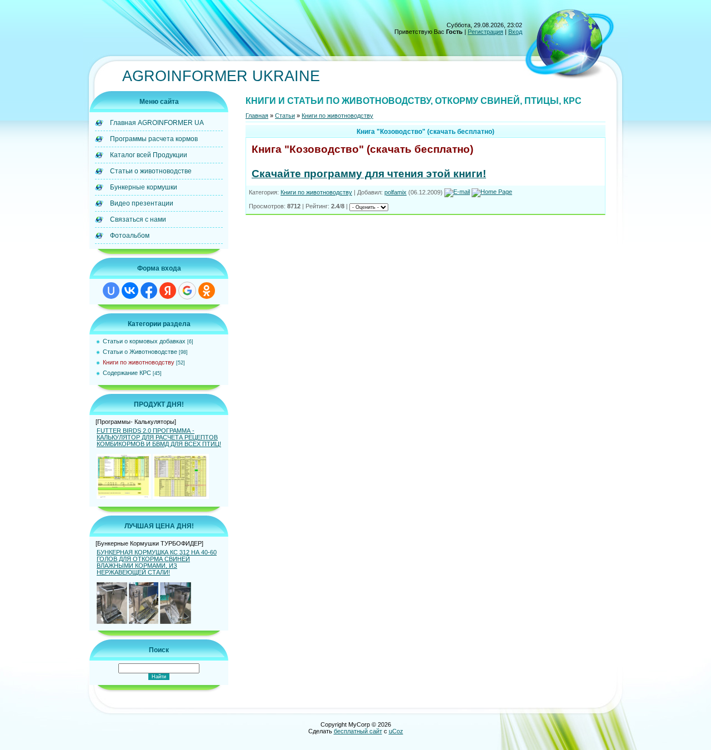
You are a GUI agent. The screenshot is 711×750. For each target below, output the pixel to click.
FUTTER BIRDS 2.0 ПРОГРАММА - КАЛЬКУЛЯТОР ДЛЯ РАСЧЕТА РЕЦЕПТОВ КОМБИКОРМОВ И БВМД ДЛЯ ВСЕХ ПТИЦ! (159, 437)
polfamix (395, 192)
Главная (257, 115)
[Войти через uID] (111, 290)
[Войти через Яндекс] (167, 290)
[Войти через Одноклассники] (206, 290)
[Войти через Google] (187, 290)
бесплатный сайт (358, 731)
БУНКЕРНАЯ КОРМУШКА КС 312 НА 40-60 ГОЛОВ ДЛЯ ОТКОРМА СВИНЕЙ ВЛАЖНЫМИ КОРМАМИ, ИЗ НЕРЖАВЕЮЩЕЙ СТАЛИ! (157, 562)
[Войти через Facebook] (149, 290)
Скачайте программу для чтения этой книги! (369, 173)
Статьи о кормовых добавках (144, 341)
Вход (515, 31)
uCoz (396, 731)
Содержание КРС (127, 372)
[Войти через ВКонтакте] (130, 290)
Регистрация (485, 31)
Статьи (285, 115)
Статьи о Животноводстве (140, 351)
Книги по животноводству (138, 362)
